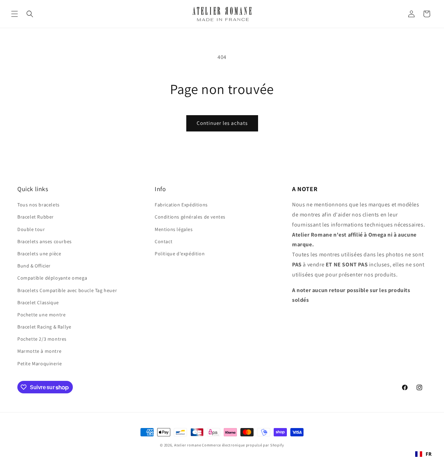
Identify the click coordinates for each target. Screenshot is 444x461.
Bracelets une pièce (39, 253)
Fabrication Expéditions (181, 205)
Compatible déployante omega (52, 278)
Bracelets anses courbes (44, 241)
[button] (14, 14)
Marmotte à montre (39, 351)
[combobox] (423, 454)
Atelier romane (187, 445)
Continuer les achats (222, 123)
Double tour (31, 229)
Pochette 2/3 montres (42, 339)
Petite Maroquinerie (39, 363)
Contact (163, 241)
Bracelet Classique (38, 302)
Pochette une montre (41, 314)
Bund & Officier (34, 266)
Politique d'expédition (180, 253)
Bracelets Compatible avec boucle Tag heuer (67, 290)
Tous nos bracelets (38, 205)
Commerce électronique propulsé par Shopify (243, 445)
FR (429, 454)
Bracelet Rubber (35, 217)
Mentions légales (174, 229)
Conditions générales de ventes (190, 217)
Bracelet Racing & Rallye (44, 327)
